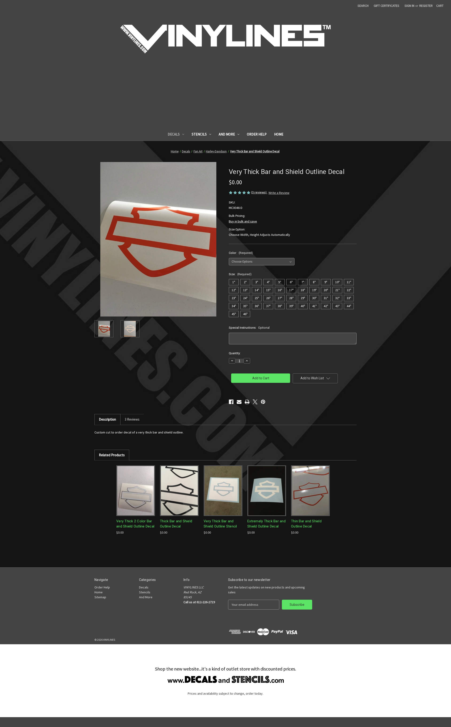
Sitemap (100, 597)
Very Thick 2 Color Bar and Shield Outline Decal (135, 524)
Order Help (257, 134)
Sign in (409, 6)
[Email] (239, 402)
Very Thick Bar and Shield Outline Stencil (220, 524)
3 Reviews (132, 419)
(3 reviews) (259, 192)
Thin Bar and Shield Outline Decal (306, 524)
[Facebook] (231, 402)
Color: (241, 253)
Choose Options (136, 490)
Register (426, 6)
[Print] (247, 402)
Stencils (199, 134)
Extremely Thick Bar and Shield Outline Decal (266, 524)
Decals (174, 134)
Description (107, 419)
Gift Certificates (386, 6)
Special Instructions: (249, 327)
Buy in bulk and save (243, 221)
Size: (240, 274)
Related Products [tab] (112, 455)
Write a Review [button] (278, 193)
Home (278, 134)
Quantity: (235, 353)
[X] (255, 402)
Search (363, 6)
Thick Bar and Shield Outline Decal (176, 524)
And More (227, 134)
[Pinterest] (263, 402)
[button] (226, 679)
